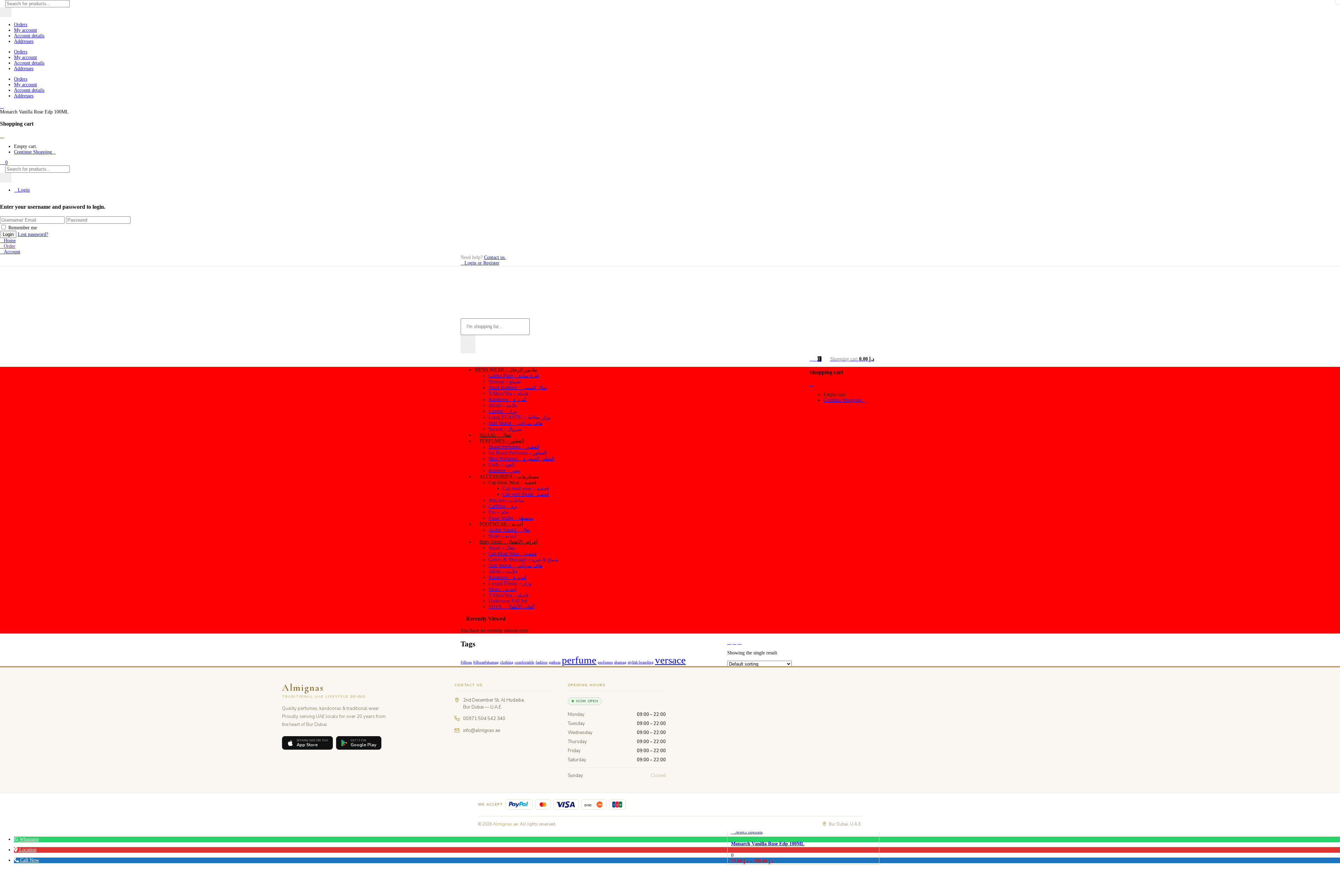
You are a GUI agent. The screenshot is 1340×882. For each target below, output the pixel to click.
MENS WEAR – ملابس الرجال (506, 369)
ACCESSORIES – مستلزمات (509, 476)
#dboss (466, 662)
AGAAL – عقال (495, 435)
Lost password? (33, 234)
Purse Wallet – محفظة (511, 518)
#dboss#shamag (486, 662)
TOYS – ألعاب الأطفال (512, 606)
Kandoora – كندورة (508, 399)
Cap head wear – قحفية (525, 488)
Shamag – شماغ (505, 381)
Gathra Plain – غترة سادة (514, 375)
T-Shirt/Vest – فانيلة (509, 393)
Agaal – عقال (502, 547)
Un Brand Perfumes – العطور (518, 452)
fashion (542, 662)
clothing (506, 662)
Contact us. (495, 257)
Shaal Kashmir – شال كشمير (518, 387)
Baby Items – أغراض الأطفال (508, 541)
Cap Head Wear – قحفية (513, 553)
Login (24, 190)
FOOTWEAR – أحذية (501, 524)
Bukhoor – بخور (504, 470)
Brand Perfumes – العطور (514, 447)
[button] (4, 162)
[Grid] (729, 642)
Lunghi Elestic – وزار (510, 583)
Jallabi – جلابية (503, 405)
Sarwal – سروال (505, 429)
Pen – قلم (498, 512)
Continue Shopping (33, 152)
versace (670, 660)
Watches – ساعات (506, 500)
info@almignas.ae (481, 730)
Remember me (22, 227)
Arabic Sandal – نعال (509, 530)
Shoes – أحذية (502, 536)
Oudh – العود (501, 464)
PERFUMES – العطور (501, 441)
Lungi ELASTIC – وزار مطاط (519, 417)
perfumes (605, 662)
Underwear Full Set (508, 600)
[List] (740, 642)
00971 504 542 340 (484, 719)
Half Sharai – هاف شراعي (515, 423)
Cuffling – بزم (503, 506)
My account (25, 30)
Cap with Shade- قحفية (525, 494)
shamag (620, 662)
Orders (20, 24)
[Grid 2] (734, 642)
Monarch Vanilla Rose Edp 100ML (767, 843)
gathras (554, 662)
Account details (29, 35)
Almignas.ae (505, 824)
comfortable (524, 662)
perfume (579, 660)
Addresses (24, 41)
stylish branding (641, 662)
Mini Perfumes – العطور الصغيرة (521, 458)
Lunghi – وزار (503, 411)
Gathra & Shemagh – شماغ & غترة (524, 559)
